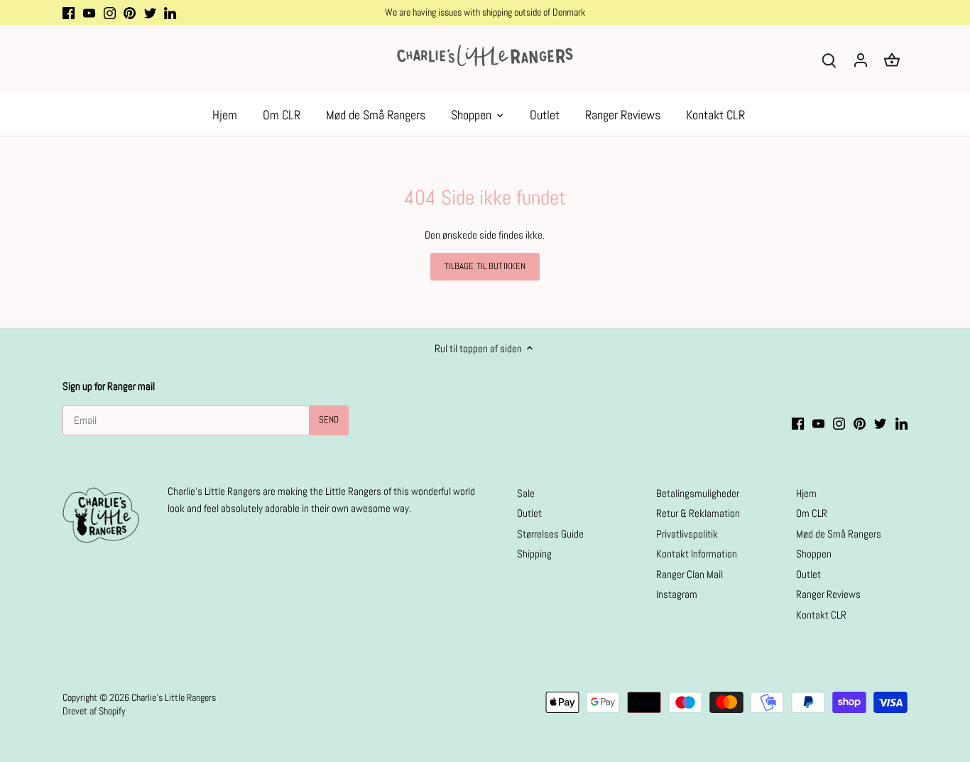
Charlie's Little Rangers (173, 698)
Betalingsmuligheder (697, 493)
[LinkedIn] (170, 12)
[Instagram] (110, 12)
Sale (526, 493)
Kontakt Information (696, 553)
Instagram (676, 594)
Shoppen (814, 553)
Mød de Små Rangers (838, 533)
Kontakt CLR (821, 614)
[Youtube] (89, 12)
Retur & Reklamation (698, 513)
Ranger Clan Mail (689, 574)
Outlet (529, 513)
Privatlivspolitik (687, 533)
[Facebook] (68, 12)
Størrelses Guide (550, 533)
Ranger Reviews (828, 594)
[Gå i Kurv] (891, 59)
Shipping (534, 553)
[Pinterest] (130, 12)
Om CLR (811, 513)
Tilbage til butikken (485, 266)
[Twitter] (150, 12)
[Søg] (829, 59)
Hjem (806, 493)
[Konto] (860, 59)
